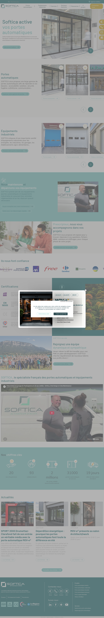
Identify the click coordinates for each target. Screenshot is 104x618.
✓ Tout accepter (61, 314)
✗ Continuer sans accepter (66, 301)
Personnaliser (43, 314)
